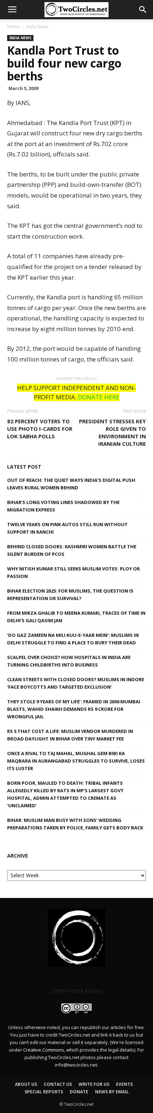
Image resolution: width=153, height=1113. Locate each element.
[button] (143, 9)
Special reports (44, 1092)
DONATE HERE (99, 397)
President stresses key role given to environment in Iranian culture (112, 432)
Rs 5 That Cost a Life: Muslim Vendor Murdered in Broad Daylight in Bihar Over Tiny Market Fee (70, 735)
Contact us (58, 1084)
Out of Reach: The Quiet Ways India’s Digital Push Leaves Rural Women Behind (71, 484)
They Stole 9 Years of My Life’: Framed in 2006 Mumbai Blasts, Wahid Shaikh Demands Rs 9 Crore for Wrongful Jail (73, 709)
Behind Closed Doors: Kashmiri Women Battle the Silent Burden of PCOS (71, 550)
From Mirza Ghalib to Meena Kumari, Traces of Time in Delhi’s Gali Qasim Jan (76, 617)
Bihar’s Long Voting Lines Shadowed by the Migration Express (63, 506)
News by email (112, 1092)
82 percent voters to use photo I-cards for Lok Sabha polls (39, 429)
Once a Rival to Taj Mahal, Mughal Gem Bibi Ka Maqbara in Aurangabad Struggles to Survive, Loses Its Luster (76, 761)
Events (124, 1084)
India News (37, 27)
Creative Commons (43, 1050)
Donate (79, 1092)
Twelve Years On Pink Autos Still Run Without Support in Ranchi (67, 528)
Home (13, 27)
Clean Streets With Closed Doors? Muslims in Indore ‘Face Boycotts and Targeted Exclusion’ (75, 683)
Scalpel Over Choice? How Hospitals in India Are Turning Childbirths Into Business (69, 661)
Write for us (94, 1084)
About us (26, 1084)
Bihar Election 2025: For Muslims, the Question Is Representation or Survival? (70, 595)
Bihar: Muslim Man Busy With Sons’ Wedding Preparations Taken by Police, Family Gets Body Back (75, 824)
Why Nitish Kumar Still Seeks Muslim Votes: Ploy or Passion (73, 572)
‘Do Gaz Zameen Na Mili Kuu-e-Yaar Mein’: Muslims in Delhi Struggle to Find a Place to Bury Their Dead (73, 639)
